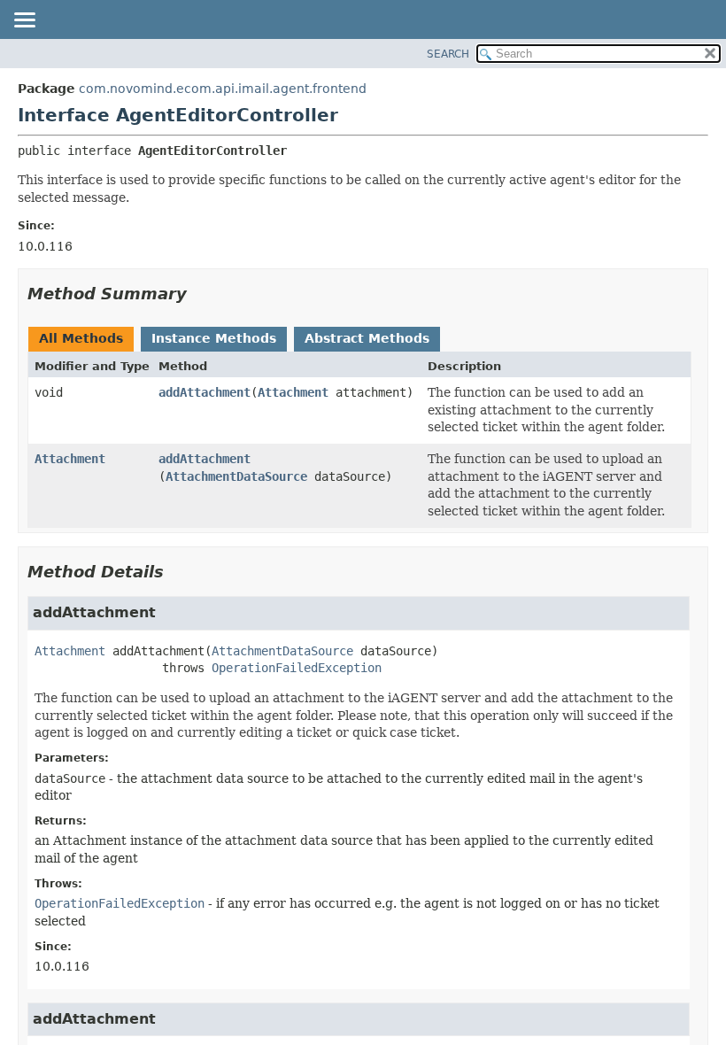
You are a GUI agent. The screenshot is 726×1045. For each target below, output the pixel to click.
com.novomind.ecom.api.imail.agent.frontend (223, 88)
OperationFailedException (297, 668)
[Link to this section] (199, 293)
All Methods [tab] (81, 338)
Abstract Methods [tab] (367, 338)
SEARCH (448, 54)
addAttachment (204, 392)
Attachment (293, 392)
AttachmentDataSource (236, 476)
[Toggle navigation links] (24, 21)
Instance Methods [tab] (213, 338)
